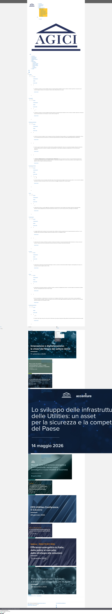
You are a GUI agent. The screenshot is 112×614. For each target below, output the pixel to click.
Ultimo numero (35, 63)
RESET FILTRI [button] (57, 342)
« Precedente (30, 595)
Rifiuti (30, 274)
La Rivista (34, 62)
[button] (37, 17)
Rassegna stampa (34, 59)
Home (29, 330)
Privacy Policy (30, 605)
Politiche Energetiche (32, 305)
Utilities (30, 74)
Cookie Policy (34, 605)
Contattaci (34, 67)
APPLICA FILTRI (57, 340)
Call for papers (35, 64)
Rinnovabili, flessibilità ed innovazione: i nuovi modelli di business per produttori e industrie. (47, 360)
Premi (42, 15)
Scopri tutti (35, 106)
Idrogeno (30, 251)
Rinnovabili (31, 98)
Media (34, 80)
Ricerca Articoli (43, 14)
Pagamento (2, 613)
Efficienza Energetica (32, 122)
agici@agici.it (63, 603)
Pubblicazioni (40, 5)
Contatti (59, 0)
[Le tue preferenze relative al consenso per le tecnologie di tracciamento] (1, 612)
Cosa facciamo (40, 4)
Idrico (30, 193)
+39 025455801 (58, 603)
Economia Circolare (32, 165)
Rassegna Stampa (41, 7)
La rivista (42, 9)
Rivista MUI (41, 8)
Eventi (39, 6)
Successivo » (39, 595)
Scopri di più (36, 115)
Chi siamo (40, 3)
